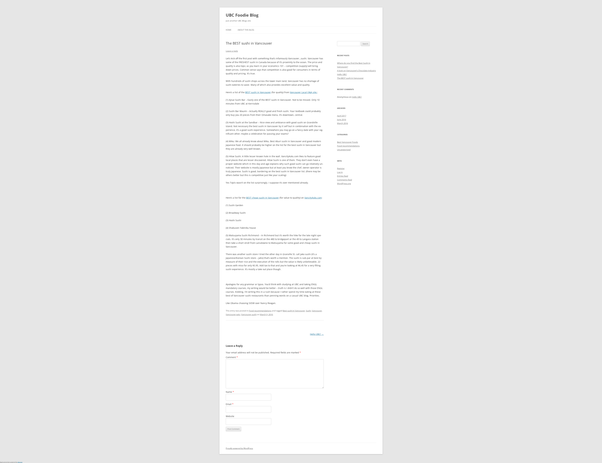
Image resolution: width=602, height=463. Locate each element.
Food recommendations (260, 310)
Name (230, 391)
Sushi (308, 310)
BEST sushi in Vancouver (258, 92)
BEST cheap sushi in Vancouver (262, 197)
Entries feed (342, 176)
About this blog (246, 30)
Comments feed (344, 179)
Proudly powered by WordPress (239, 448)
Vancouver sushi (248, 314)
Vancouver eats (233, 314)
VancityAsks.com (313, 197)
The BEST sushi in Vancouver (350, 78)
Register (341, 168)
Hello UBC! (317, 334)
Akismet (20, 462)
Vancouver (317, 310)
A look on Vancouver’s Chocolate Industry (356, 70)
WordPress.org (344, 183)
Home (228, 30)
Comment (232, 357)
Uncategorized (344, 149)
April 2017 (341, 115)
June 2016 (341, 119)
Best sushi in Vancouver (294, 310)
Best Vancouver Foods (347, 142)
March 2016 (342, 123)
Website (230, 416)
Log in (340, 172)
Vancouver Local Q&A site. (303, 92)
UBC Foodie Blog (242, 15)
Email (229, 404)
